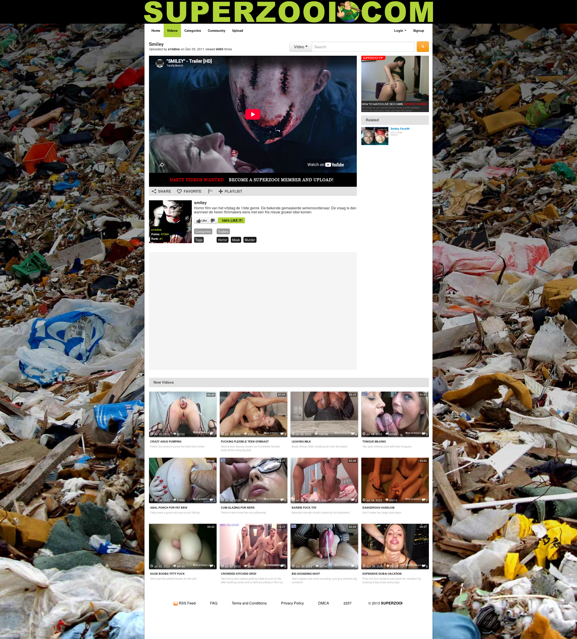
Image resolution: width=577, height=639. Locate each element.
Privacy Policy (292, 603)
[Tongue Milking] (395, 413)
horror (222, 240)
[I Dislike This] (213, 220)
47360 (165, 234)
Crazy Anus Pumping (165, 441)
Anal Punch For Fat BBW (168, 508)
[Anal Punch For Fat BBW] (183, 480)
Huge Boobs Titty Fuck (167, 574)
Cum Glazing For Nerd (238, 508)
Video (299, 46)
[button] (210, 191)
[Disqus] (253, 310)
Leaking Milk (301, 441)
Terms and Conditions (249, 603)
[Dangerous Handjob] (395, 480)
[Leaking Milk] (324, 413)
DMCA (323, 603)
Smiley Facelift (400, 129)
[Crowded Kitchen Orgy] (253, 546)
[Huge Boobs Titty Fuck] (183, 546)
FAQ (213, 603)
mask (236, 240)
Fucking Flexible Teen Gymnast (245, 441)
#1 (161, 239)
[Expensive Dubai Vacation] (395, 546)
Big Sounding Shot (306, 574)
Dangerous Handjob (378, 508)
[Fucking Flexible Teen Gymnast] (253, 413)
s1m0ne (174, 49)
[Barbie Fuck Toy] (324, 480)
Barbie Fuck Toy (304, 508)
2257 (347, 603)
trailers (223, 231)
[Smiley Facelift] (374, 136)
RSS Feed (187, 603)
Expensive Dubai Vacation (382, 574)
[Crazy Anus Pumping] (183, 413)
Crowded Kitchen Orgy (238, 574)
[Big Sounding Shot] (324, 546)
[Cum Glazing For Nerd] (253, 480)
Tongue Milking (374, 441)
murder (250, 240)
